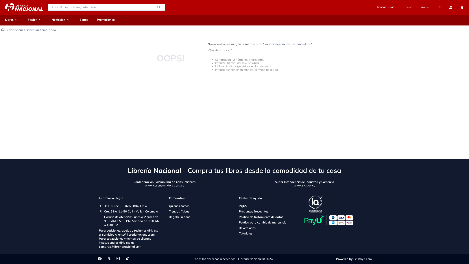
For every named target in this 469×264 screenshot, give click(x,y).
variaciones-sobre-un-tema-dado (32, 30)
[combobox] (106, 7)
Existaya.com (362, 259)
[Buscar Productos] (159, 7)
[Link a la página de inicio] (3, 30)
